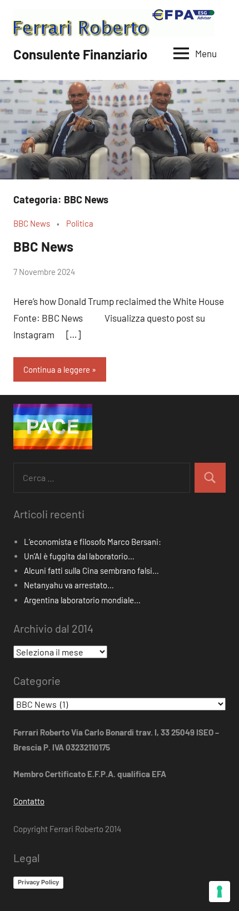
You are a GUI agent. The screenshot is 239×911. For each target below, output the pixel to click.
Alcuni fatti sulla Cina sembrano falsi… (91, 570)
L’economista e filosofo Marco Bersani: (92, 542)
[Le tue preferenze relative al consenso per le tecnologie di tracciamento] (219, 891)
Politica (79, 223)
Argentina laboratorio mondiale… (82, 600)
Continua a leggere (56, 369)
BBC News (31, 223)
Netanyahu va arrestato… (69, 585)
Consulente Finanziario (80, 54)
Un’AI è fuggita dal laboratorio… (79, 556)
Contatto (28, 801)
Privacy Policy (38, 882)
